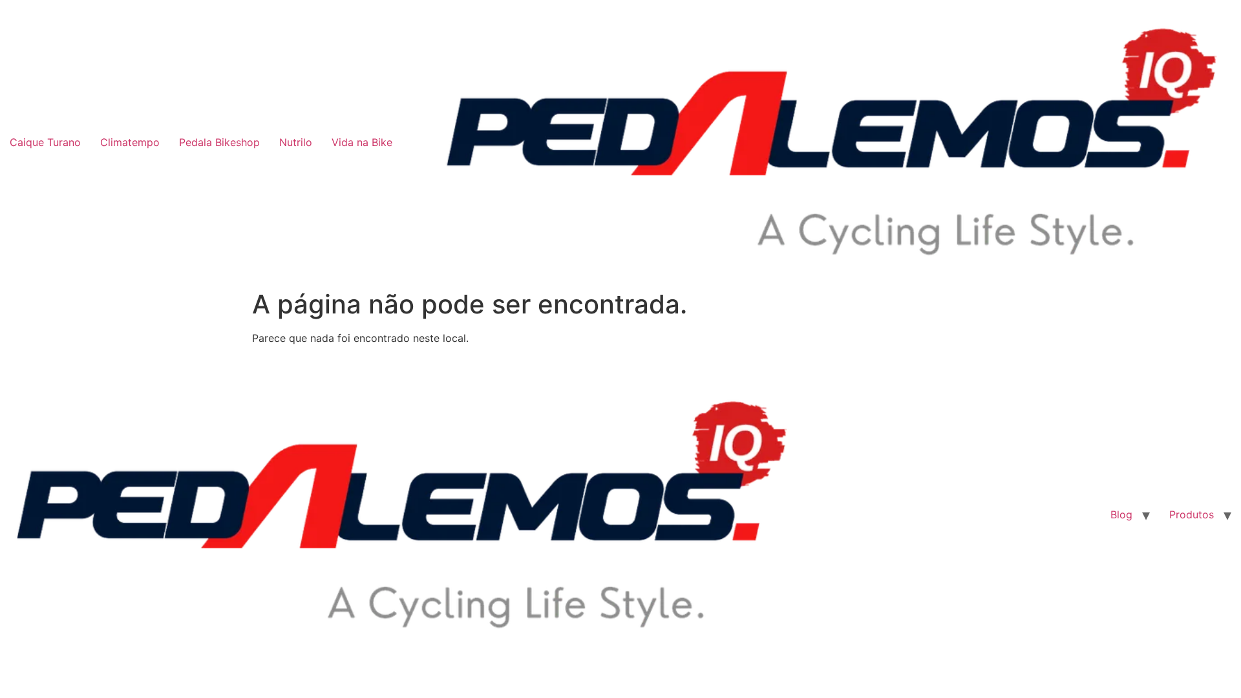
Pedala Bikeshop (219, 142)
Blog (1121, 514)
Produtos (1191, 514)
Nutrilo (295, 142)
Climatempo (130, 142)
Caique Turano (45, 142)
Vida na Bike (362, 142)
